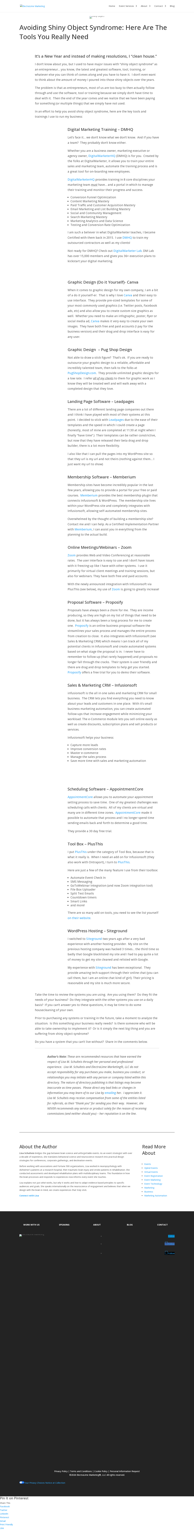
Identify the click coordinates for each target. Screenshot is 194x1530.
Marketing (149, 1187)
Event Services (126, 6)
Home (112, 6)
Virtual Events (151, 1171)
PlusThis (81, 852)
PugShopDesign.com (82, 373)
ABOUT (97, 1224)
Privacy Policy (61, 1471)
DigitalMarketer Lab (127, 251)
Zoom (72, 555)
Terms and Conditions (81, 1471)
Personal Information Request (125, 1471)
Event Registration (153, 1175)
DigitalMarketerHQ (101, 156)
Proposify (82, 626)
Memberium (89, 495)
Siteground (94, 939)
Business (148, 1191)
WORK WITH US (31, 1224)
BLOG (130, 1224)
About (144, 6)
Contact (158, 6)
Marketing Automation (155, 1195)
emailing (110, 1093)
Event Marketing (152, 1179)
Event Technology (153, 1183)
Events (147, 1164)
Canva (128, 295)
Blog (172, 6)
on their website (79, 918)
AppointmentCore (80, 797)
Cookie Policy (100, 1471)
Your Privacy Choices (34, 1482)
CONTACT (162, 1224)
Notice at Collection (55, 1482)
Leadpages (116, 420)
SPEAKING (64, 1224)
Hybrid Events (151, 1168)
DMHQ (127, 238)
